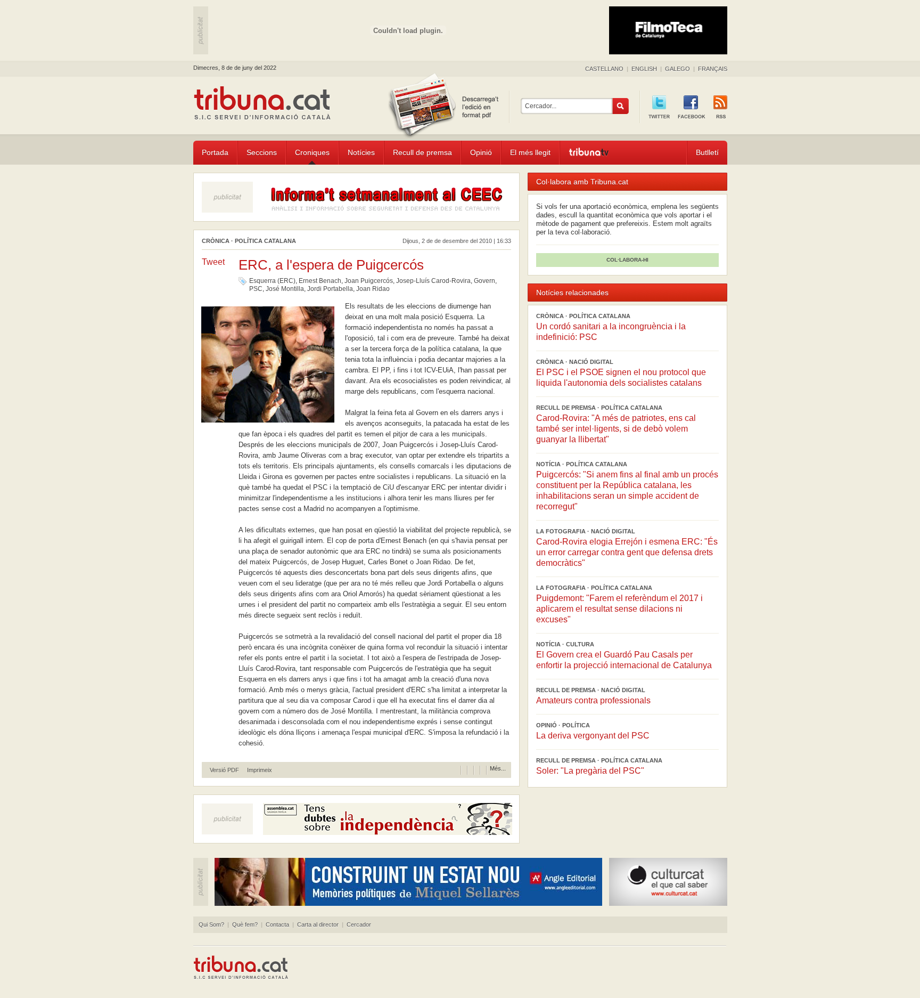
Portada (215, 152)
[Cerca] (621, 106)
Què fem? (245, 924)
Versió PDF (224, 770)
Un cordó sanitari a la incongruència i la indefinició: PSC (611, 332)
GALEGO (677, 69)
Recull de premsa (422, 152)
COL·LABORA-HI (627, 260)
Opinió (481, 152)
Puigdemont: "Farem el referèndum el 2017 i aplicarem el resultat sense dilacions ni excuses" (619, 609)
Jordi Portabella (330, 289)
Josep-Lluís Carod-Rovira (433, 281)
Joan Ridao (373, 289)
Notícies (361, 152)
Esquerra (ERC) (272, 281)
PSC (255, 289)
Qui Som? (211, 924)
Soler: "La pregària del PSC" (590, 770)
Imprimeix (259, 770)
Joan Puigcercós (368, 281)
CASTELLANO (604, 69)
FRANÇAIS (712, 69)
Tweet (213, 261)
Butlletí (707, 152)
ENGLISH (644, 69)
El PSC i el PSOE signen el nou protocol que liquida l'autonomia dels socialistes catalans (621, 377)
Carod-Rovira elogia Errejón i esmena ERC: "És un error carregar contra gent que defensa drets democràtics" (627, 552)
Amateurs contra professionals (593, 700)
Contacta (277, 924)
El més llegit (530, 152)
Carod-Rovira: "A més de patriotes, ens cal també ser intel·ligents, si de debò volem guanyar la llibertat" (616, 428)
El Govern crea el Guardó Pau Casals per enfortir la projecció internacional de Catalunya (624, 660)
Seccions (262, 152)
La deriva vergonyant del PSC (593, 735)
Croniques (312, 152)
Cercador (359, 924)
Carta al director (318, 924)
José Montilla (285, 289)
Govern (484, 281)
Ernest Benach (320, 281)
